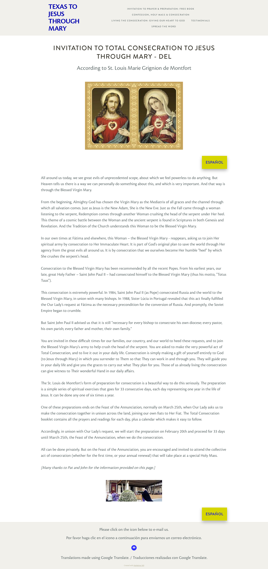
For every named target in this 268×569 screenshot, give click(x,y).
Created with (134, 565)
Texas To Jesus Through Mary (63, 17)
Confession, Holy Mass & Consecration (161, 14)
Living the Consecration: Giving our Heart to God (148, 20)
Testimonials (200, 20)
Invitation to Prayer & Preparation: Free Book (160, 8)
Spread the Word (164, 26)
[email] (134, 547)
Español (214, 162)
